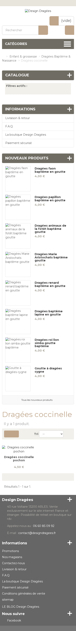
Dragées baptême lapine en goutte (49, 313)
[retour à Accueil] (3, 56)
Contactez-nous (13, 563)
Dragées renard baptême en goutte (50, 284)
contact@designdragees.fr (37, 533)
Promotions (10, 551)
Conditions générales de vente (23, 593)
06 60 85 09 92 (43, 526)
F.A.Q (9, 126)
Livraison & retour (17, 118)
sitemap (8, 599)
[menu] (69, 30)
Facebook (14, 620)
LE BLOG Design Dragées (20, 607)
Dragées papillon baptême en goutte (50, 199)
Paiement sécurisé (18, 143)
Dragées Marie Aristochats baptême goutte (51, 257)
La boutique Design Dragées (25, 134)
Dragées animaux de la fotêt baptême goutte (50, 228)
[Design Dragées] (38, 11)
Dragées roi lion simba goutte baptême (47, 343)
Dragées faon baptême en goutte (50, 170)
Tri (36, 434)
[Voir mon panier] (54, 21)
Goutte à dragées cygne (48, 370)
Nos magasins (12, 557)
